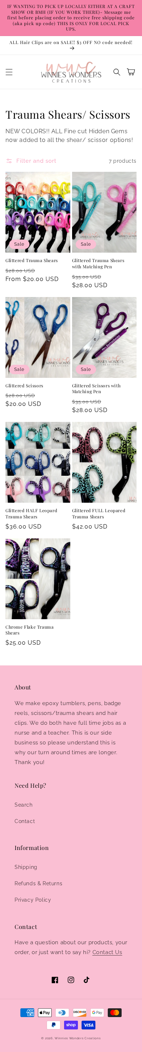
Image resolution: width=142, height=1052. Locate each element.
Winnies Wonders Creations (78, 1038)
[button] (9, 72)
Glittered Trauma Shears (31, 260)
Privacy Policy (33, 900)
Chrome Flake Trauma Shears (29, 630)
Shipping (26, 867)
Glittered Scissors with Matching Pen (96, 389)
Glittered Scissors (24, 385)
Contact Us (107, 952)
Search (24, 805)
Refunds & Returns (38, 883)
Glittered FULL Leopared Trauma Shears (99, 513)
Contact (25, 821)
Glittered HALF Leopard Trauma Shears (31, 513)
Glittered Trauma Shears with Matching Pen (98, 263)
